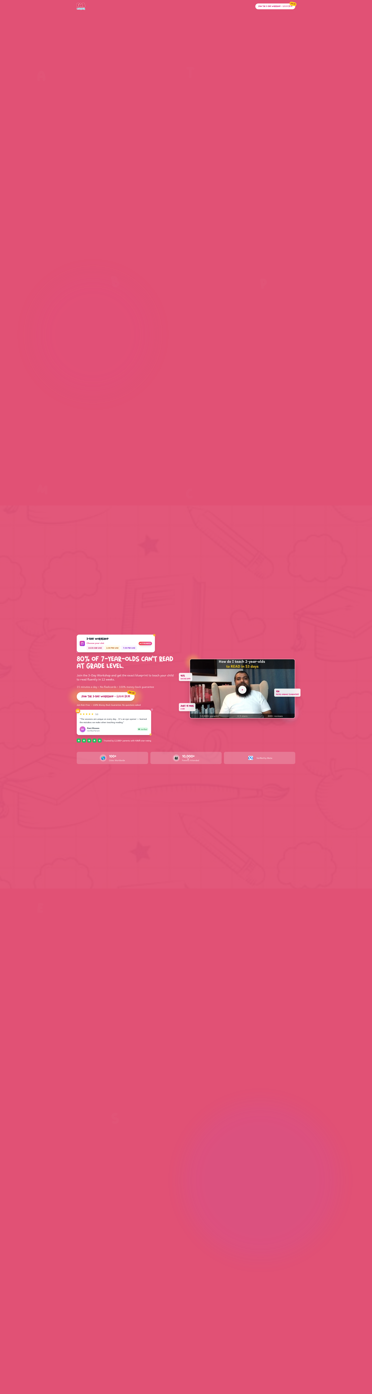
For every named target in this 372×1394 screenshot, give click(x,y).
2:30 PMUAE (112, 647)
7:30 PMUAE (129, 647)
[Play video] (242, 690)
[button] (242, 688)
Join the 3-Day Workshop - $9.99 (108, 695)
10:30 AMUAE (95, 647)
